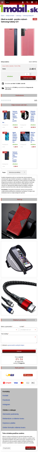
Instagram (6, 404)
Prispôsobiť (6, 448)
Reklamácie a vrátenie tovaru (13, 418)
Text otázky (5, 334)
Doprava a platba (9, 423)
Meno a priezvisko (7, 326)
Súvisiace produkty (14, 172)
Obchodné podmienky (11, 414)
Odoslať (19, 351)
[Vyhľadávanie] (27, 2)
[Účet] (22, 2)
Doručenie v (15, 83)
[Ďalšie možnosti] (36, 2)
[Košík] (32, 2)
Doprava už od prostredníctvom (19, 88)
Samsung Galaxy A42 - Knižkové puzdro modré (15, 156)
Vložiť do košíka (28, 78)
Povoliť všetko (30, 448)
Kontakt (5, 395)
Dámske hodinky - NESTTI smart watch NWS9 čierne (33, 116)
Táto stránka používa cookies (13, 433)
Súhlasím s (13, 345)
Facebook (6, 400)
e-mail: (22, 326)
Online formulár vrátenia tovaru (14, 427)
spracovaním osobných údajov (16, 345)
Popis (4, 172)
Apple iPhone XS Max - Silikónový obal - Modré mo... (15, 137)
